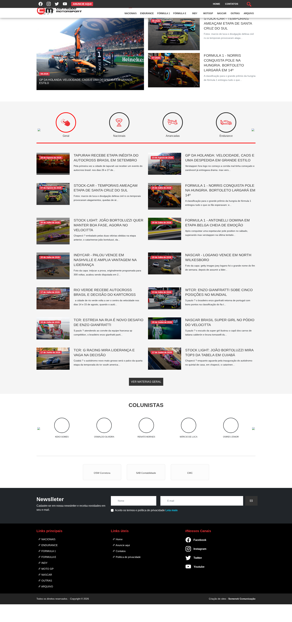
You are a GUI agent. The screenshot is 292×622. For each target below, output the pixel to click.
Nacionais (131, 13)
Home (119, 539)
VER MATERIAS (146, 381)
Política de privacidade (128, 557)
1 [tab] (141, 431)
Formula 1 (48, 551)
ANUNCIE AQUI (82, 4)
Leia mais (171, 510)
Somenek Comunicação (242, 598)
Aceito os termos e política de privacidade (146, 510)
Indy (194, 13)
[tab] (66, 122)
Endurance (147, 13)
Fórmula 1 (163, 13)
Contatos (120, 551)
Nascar (221, 13)
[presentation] (66, 125)
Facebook (194, 540)
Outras (235, 13)
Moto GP (47, 568)
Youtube (195, 566)
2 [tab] (150, 431)
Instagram (194, 548)
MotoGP (208, 13)
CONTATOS (231, 4)
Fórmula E (179, 13)
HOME (216, 4)
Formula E (48, 557)
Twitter (194, 557)
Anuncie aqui (122, 545)
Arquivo (249, 13)
